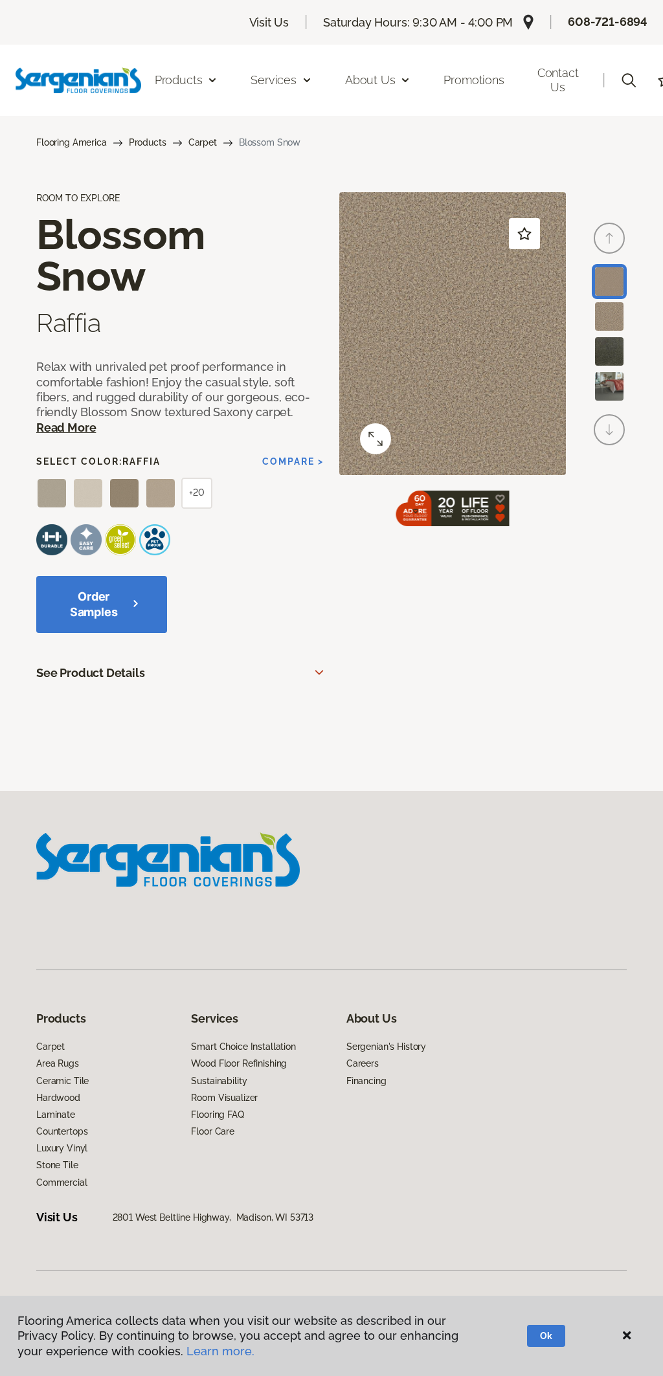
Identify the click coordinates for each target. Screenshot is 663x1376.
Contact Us (558, 80)
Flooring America (71, 142)
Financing (366, 1081)
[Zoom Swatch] (375, 438)
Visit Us (269, 22)
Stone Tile (57, 1165)
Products (147, 142)
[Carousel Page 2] (609, 316)
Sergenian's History (386, 1046)
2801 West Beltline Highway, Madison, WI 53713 (213, 1217)
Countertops (61, 1131)
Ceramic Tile (62, 1081)
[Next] (609, 429)
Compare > (293, 461)
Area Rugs (57, 1063)
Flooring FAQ (217, 1114)
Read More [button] (66, 427)
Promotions (474, 80)
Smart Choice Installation (243, 1046)
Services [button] (274, 80)
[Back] (609, 238)
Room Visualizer (224, 1098)
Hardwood (58, 1098)
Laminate (55, 1114)
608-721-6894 (607, 21)
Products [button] (179, 80)
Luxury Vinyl (61, 1148)
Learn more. (220, 1351)
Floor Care (212, 1131)
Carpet (202, 142)
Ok (546, 1336)
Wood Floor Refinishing (239, 1063)
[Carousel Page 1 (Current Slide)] (609, 281)
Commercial (61, 1182)
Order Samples (94, 604)
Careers (362, 1063)
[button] (629, 80)
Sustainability (219, 1081)
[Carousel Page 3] (609, 351)
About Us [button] (370, 80)
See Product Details (90, 673)
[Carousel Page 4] (609, 386)
